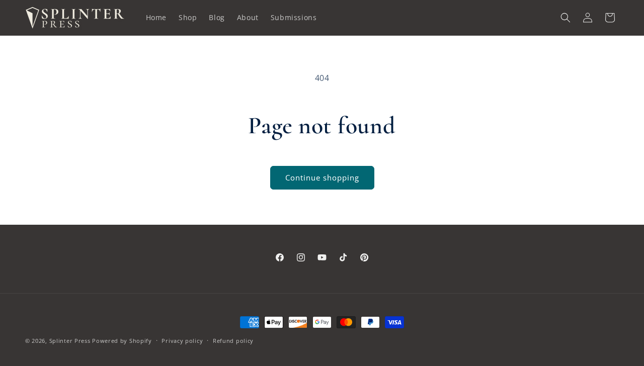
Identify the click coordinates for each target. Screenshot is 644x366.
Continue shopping (322, 177)
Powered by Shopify (122, 340)
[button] (565, 18)
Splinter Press (70, 340)
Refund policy (233, 340)
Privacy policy (182, 340)
